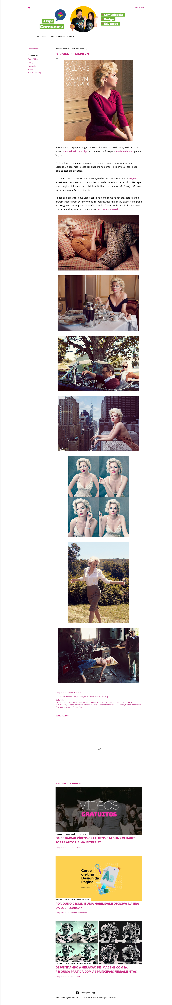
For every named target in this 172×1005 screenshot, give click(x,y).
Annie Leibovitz (124, 151)
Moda (30, 69)
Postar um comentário (77, 913)
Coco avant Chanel (107, 209)
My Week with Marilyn (74, 151)
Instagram (68, 36)
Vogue (132, 178)
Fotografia (32, 66)
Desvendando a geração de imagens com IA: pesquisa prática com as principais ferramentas (96, 969)
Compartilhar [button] (33, 49)
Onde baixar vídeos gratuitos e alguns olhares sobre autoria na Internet (95, 840)
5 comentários (74, 976)
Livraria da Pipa (54, 36)
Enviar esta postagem (77, 692)
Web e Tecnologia (35, 73)
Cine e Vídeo (33, 59)
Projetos (41, 36)
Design (30, 62)
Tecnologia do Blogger (88, 993)
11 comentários (74, 847)
